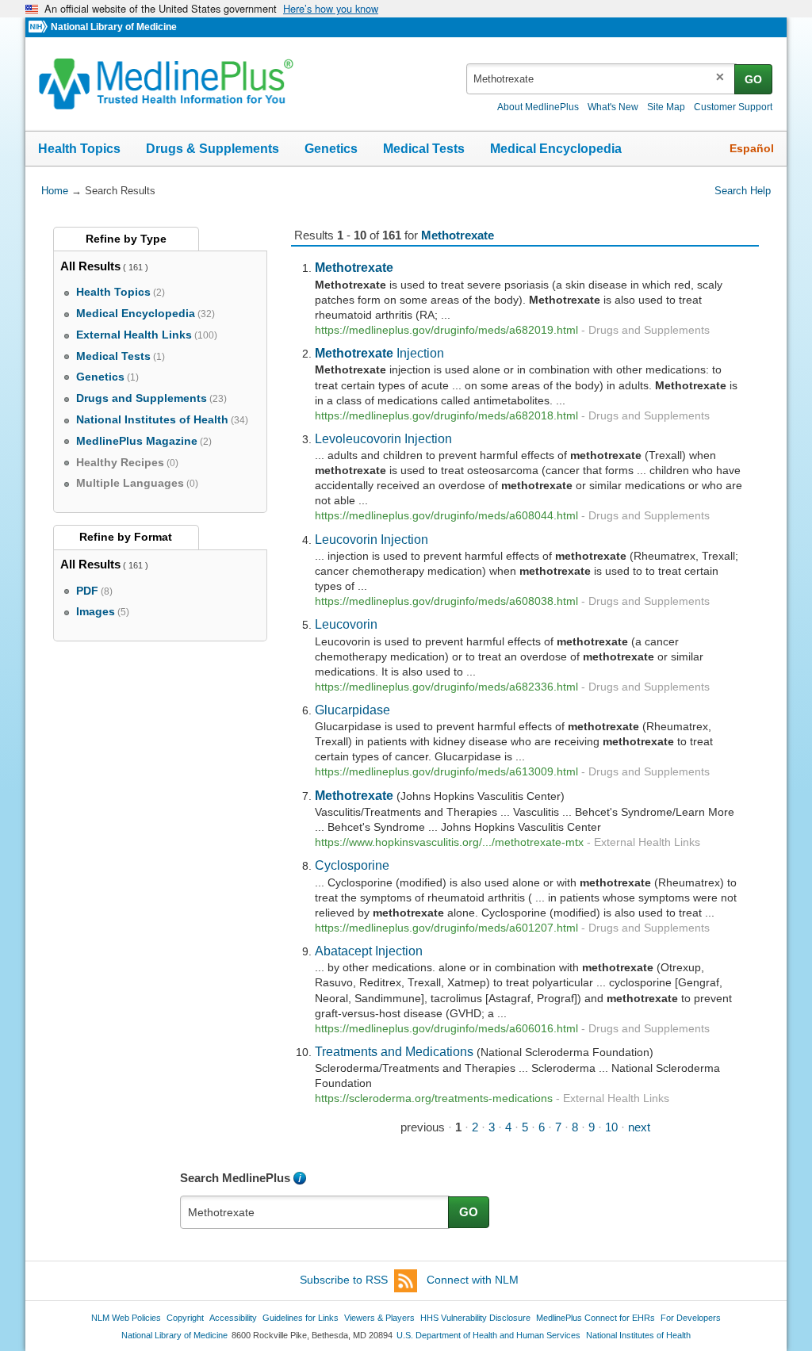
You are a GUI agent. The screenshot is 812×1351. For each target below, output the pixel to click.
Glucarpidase (352, 709)
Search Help (742, 191)
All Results (90, 266)
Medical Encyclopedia (556, 148)
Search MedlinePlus (235, 1178)
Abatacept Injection (369, 950)
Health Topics (79, 148)
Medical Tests (424, 148)
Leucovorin (346, 624)
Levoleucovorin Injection (383, 438)
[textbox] (601, 78)
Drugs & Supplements (212, 148)
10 (611, 1127)
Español (752, 148)
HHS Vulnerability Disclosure (475, 1317)
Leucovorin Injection (371, 539)
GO (753, 79)
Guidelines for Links (300, 1317)
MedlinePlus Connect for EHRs (595, 1317)
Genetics (331, 148)
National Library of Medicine (114, 27)
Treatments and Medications (394, 1051)
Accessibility (233, 1317)
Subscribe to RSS (344, 1279)
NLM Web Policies (126, 1317)
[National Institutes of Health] (40, 27)
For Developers (691, 1317)
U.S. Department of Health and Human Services (488, 1335)
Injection (379, 353)
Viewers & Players (379, 1317)
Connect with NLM (473, 1279)
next (639, 1127)
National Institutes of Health (638, 1335)
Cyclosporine (352, 865)
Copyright (185, 1317)
